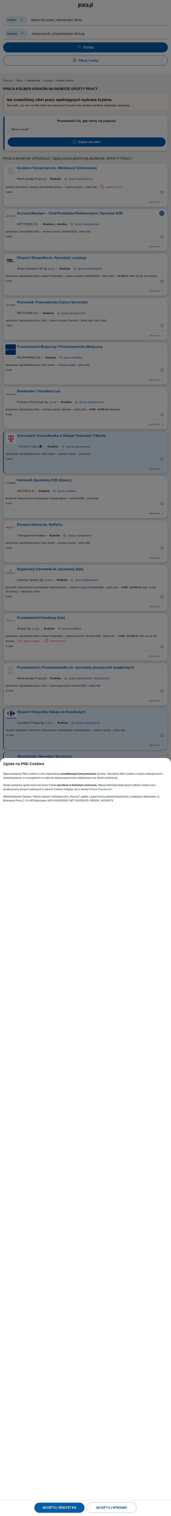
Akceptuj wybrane (111, 1507)
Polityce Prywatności (100, 789)
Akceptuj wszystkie (59, 1507)
